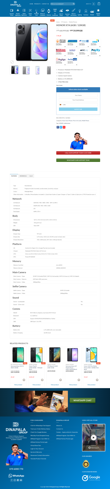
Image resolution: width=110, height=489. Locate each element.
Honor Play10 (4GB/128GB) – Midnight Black (35, 367)
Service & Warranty (36, 452)
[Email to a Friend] (64, 127)
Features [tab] (14, 176)
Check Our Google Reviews (39, 432)
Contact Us (45, 4)
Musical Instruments (74, 14)
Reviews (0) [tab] (23, 176)
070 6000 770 (16, 469)
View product (18, 384)
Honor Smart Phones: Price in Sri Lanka (71, 120)
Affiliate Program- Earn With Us (40, 439)
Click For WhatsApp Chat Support (41, 425)
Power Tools (30, 14)
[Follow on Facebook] (11, 480)
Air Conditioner (55, 14)
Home (31, 4)
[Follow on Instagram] (14, 480)
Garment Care (67, 14)
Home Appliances (24, 14)
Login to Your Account (37, 448)
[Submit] (73, 3)
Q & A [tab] (31, 176)
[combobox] (62, 104)
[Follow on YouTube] (21, 480)
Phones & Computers (43, 14)
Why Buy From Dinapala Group (40, 435)
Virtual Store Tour (36, 445)
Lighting (80, 15)
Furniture (86, 15)
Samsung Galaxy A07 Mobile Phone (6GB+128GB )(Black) (71, 367)
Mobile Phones (73, 22)
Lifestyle (49, 15)
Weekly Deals (98, 14)
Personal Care (36, 14)
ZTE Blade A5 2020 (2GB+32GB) (52, 366)
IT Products (64, 22)
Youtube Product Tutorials (38, 458)
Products (37, 4)
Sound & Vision (12, 14)
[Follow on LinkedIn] (17, 480)
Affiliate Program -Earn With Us (65, 435)
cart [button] (24, 379)
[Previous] (12, 42)
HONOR (61, 123)
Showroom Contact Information (40, 455)
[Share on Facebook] (57, 127)
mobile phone (67, 123)
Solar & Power (61, 14)
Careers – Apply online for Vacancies (67, 432)
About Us (59, 425)
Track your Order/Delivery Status (40, 429)
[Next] (50, 42)
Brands (92, 14)
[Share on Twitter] (61, 127)
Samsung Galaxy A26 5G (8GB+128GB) (17, 366)
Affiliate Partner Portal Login (39, 442)
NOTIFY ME (78, 109)
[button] (93, 3)
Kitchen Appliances (18, 14)
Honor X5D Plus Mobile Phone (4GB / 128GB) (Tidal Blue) (91, 367)
